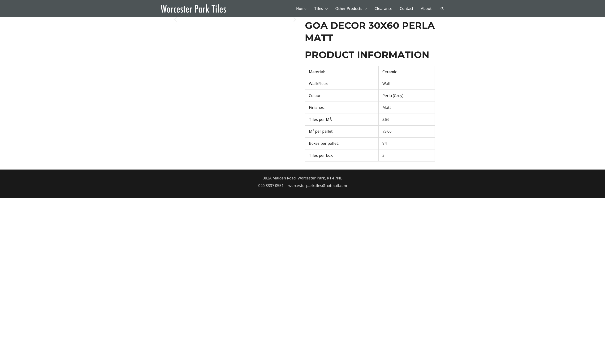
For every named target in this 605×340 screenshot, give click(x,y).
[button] (442, 8)
